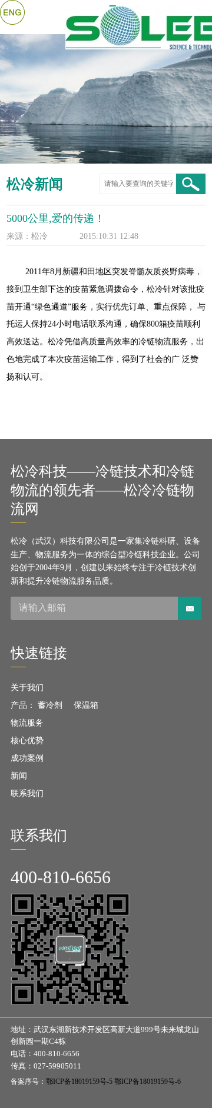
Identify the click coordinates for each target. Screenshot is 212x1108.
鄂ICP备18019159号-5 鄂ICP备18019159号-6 (113, 1081)
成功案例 (27, 758)
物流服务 (27, 722)
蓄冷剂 (50, 705)
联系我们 (27, 793)
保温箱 (86, 705)
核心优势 (27, 740)
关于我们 (27, 687)
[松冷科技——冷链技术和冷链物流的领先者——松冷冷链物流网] (109, 17)
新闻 (19, 775)
